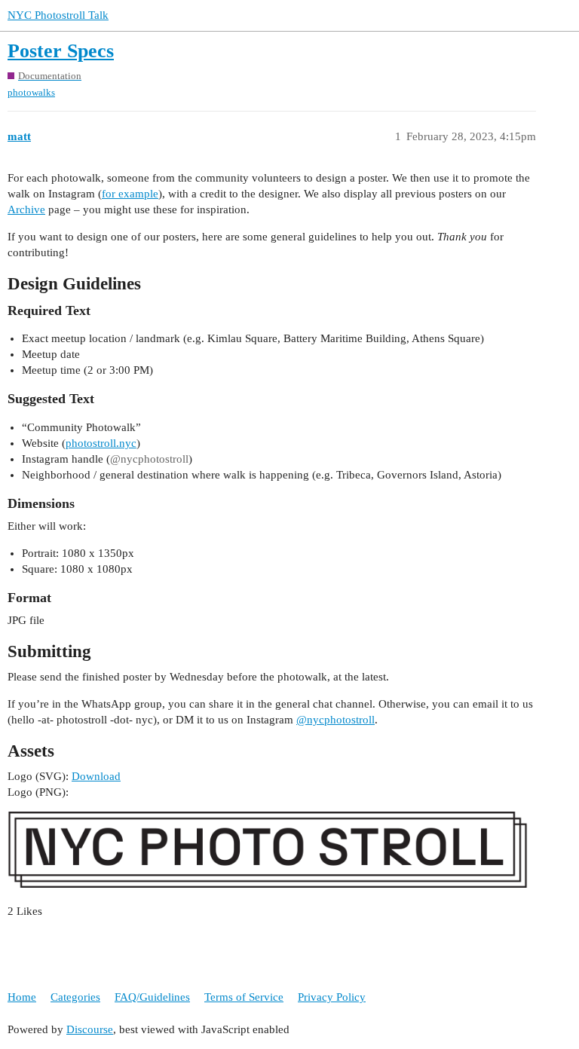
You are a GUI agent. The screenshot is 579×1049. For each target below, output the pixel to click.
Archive (26, 209)
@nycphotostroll (335, 720)
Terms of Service (243, 997)
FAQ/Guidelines (152, 997)
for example (130, 194)
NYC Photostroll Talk (58, 15)
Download (96, 776)
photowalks (31, 92)
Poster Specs (61, 51)
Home (22, 997)
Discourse (89, 1029)
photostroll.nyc (101, 443)
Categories (75, 997)
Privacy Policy (332, 997)
